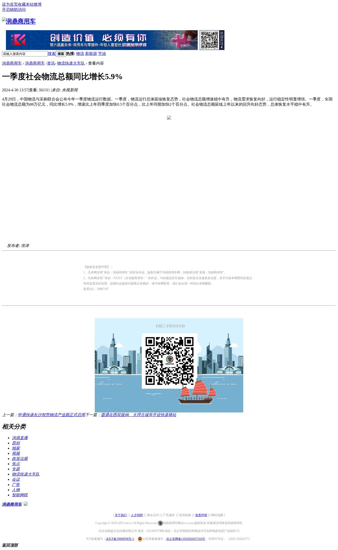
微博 (38, 4)
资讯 (51, 63)
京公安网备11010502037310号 (185, 539)
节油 (102, 53)
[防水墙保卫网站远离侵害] (26, 504)
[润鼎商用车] (19, 21)
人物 (16, 490)
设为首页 (10, 4)
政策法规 (20, 458)
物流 (80, 53)
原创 (16, 443)
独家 (16, 448)
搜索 (52, 53)
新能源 (91, 53)
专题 (16, 469)
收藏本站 (26, 4)
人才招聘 (137, 515)
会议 (16, 479)
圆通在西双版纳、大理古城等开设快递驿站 (138, 415)
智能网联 (20, 495)
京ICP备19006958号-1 (120, 539)
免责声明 (201, 515)
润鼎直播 (20, 438)
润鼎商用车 (12, 63)
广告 (16, 484)
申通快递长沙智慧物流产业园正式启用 (51, 415)
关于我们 (121, 515)
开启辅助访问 (14, 9)
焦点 (16, 464)
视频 (16, 453)
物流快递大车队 (71, 63)
